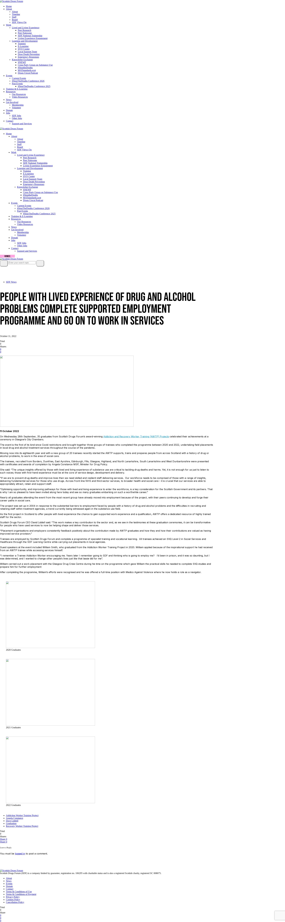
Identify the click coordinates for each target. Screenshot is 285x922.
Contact (9, 121)
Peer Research (24, 30)
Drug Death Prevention (29, 54)
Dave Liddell (12, 821)
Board (15, 19)
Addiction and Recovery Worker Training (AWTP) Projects (136, 436)
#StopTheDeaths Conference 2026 (28, 81)
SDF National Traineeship (30, 35)
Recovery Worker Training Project (22, 826)
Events (9, 75)
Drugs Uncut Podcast (28, 73)
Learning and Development (25, 41)
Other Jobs (17, 118)
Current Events (19, 78)
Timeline (16, 14)
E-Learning (23, 46)
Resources (11, 91)
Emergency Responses (28, 57)
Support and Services (22, 123)
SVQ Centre (24, 49)
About (9, 9)
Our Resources (19, 94)
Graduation (11, 823)
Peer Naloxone (25, 33)
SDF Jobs (16, 115)
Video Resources (20, 97)
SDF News (11, 282)
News (8, 99)
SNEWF (22, 62)
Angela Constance (14, 818)
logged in (20, 853)
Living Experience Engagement (33, 38)
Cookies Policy (13, 899)
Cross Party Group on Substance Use (35, 65)
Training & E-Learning (16, 89)
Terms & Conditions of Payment (21, 894)
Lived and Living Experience (25, 27)
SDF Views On (19, 22)
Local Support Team (27, 51)
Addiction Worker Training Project (22, 815)
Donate (9, 110)
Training (22, 43)
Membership (18, 105)
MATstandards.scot (27, 70)
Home (9, 6)
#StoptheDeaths (25, 67)
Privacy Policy (13, 897)
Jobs (8, 113)
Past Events (17, 83)
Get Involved (12, 102)
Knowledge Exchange (22, 59)
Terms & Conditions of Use (19, 891)
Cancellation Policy (15, 902)
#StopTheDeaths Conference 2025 (34, 86)
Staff (14, 17)
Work (8, 25)
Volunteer (16, 107)
